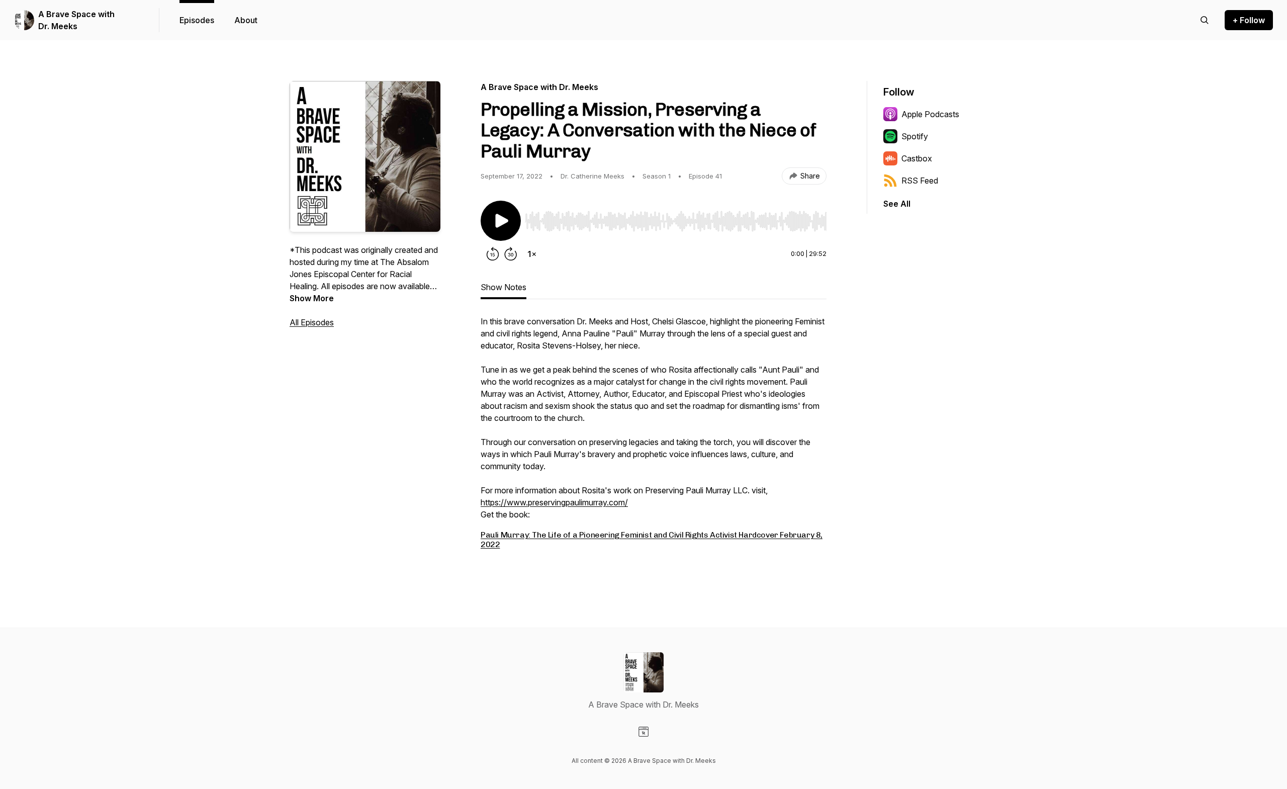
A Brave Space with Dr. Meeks (76, 20)
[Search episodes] (1205, 20)
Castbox (916, 158)
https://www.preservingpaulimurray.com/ (554, 502)
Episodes (196, 20)
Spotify (914, 136)
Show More (312, 298)
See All (896, 204)
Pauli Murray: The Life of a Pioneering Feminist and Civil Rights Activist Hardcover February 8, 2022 (651, 539)
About (245, 20)
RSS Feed (919, 181)
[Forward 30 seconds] (511, 254)
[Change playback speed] (532, 254)
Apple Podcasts (930, 114)
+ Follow (1249, 20)
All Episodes (312, 322)
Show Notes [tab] (503, 287)
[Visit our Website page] (643, 732)
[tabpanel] (653, 443)
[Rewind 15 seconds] (493, 254)
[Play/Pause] (501, 221)
